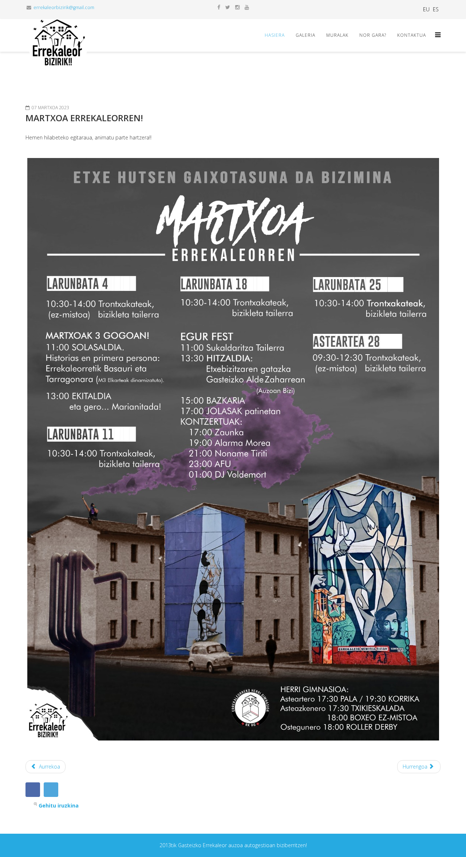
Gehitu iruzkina (59, 805)
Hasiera (275, 35)
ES (436, 9)
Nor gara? (372, 35)
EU (426, 9)
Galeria (305, 35)
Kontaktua (411, 35)
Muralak (337, 35)
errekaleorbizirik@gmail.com (63, 7)
